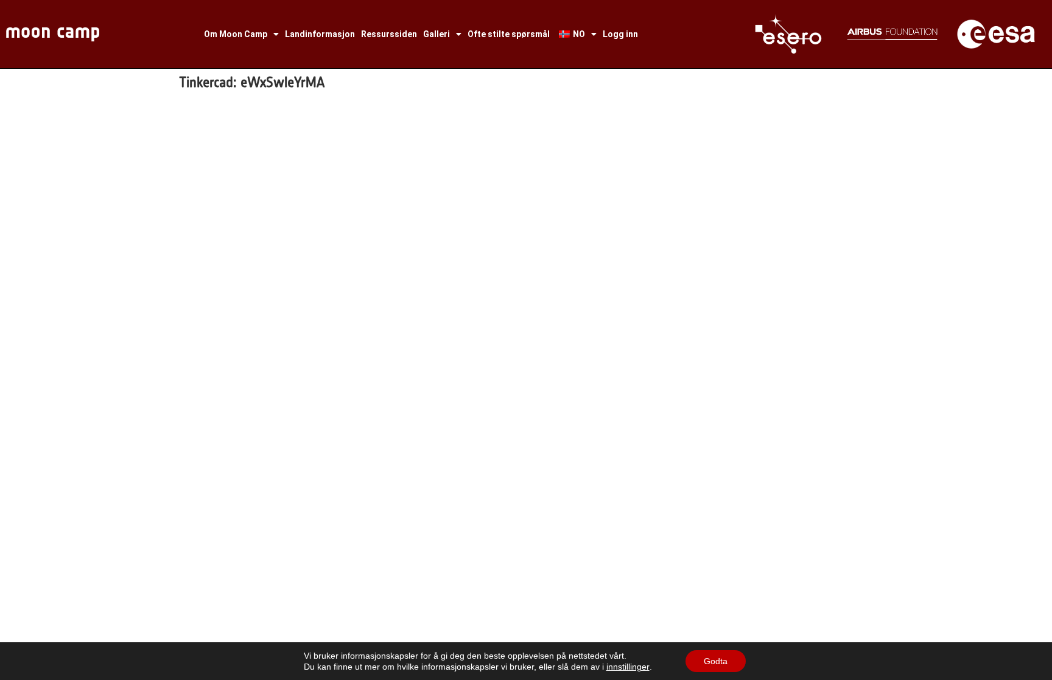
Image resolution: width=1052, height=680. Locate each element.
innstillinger (628, 666)
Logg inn (620, 34)
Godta (716, 661)
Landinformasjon (320, 34)
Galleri (436, 34)
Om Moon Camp (235, 34)
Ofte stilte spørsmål (509, 34)
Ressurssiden (389, 34)
